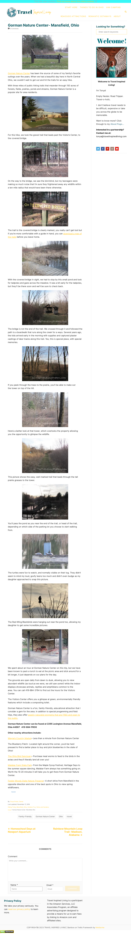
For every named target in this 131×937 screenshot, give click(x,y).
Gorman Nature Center (19, 73)
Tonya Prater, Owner (16, 801)
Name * (14, 885)
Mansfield (20, 807)
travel (69, 816)
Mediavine (100, 927)
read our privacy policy (19, 909)
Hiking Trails (12, 807)
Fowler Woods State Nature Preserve (26, 781)
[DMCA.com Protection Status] (7, 932)
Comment (12, 856)
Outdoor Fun (32, 807)
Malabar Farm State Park (20, 765)
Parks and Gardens (43, 807)
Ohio (25, 807)
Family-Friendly (25, 816)
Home (9, 810)
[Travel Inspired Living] (30, 12)
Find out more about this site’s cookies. (75, 1)
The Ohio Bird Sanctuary (20, 756)
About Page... (117, 124)
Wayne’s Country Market (19, 738)
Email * (50, 885)
